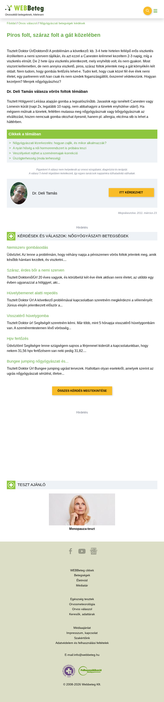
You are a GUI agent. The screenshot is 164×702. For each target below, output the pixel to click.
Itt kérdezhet (131, 192)
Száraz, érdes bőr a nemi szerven (35, 270)
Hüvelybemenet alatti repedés (32, 293)
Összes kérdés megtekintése (82, 390)
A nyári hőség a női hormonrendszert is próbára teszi (49, 148)
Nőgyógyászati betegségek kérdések (62, 23)
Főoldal (11, 23)
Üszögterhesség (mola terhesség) (36, 158)
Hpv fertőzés (17, 338)
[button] (71, 553)
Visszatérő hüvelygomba (28, 316)
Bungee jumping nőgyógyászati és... (38, 361)
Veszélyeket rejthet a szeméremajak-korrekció (45, 153)
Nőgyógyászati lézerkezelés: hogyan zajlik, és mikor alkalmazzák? (59, 143)
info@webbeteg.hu (87, 654)
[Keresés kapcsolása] (147, 11)
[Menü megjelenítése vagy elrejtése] (155, 11)
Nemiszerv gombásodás (27, 247)
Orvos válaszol (27, 23)
